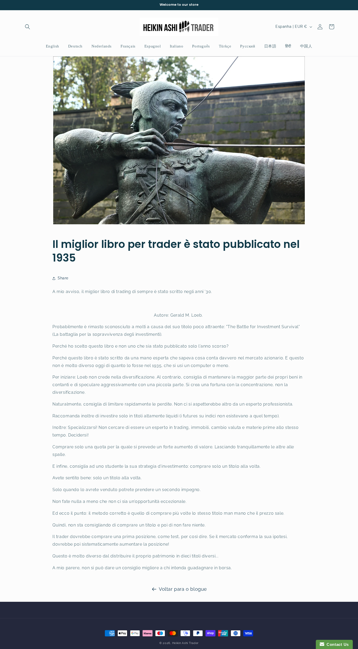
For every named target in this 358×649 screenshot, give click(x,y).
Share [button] (63, 278)
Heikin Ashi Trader (185, 643)
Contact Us (336, 644)
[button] (27, 27)
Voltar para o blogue (183, 589)
